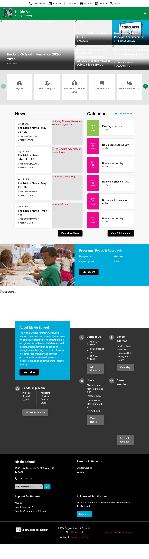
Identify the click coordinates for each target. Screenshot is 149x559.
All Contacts (95, 368)
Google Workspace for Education (31, 511)
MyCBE (18, 502)
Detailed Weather (124, 440)
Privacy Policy (111, 533)
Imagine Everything (80, 537)
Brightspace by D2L (25, 507)
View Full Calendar (121, 233)
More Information (35, 412)
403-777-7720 (95, 343)
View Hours (93, 420)
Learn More (89, 272)
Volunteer (82, 472)
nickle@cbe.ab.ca (97, 350)
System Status (127, 533)
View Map (125, 367)
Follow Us (19, 537)
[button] (145, 86)
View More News (70, 233)
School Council (84, 467)
